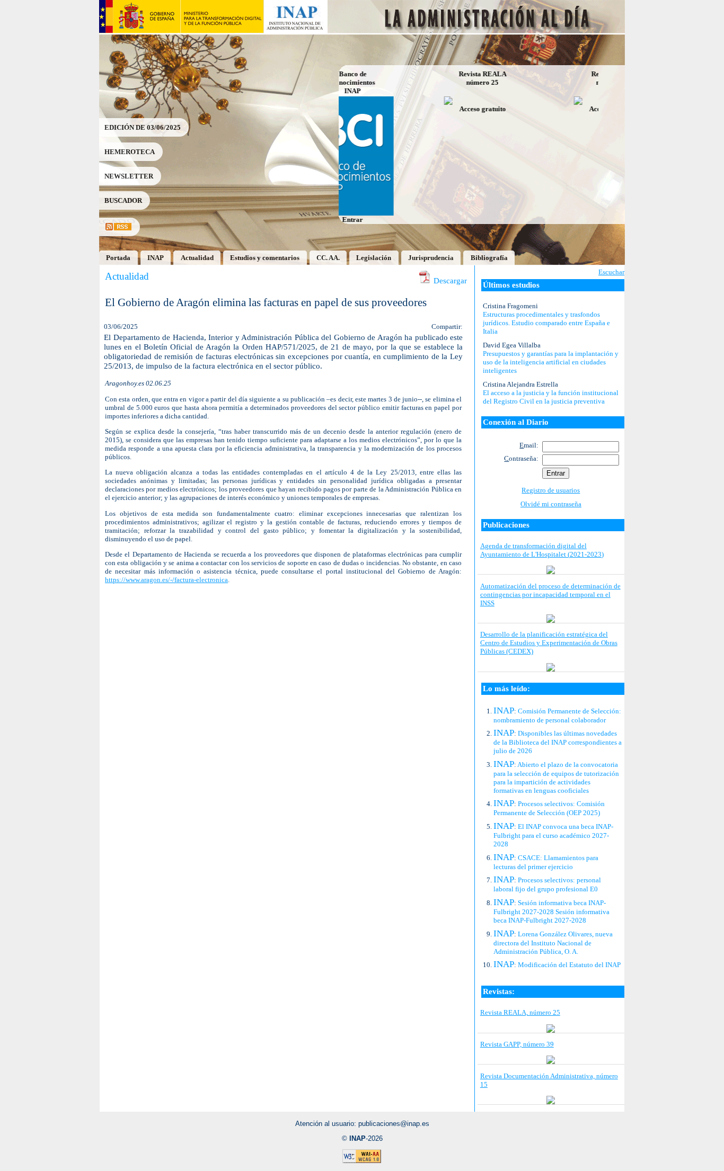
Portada (118, 258)
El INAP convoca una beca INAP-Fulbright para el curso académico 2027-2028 (553, 835)
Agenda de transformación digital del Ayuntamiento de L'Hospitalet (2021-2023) (542, 550)
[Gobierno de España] (139, 30)
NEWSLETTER (128, 176)
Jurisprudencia (431, 258)
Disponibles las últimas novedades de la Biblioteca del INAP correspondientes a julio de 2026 (557, 742)
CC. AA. (328, 258)
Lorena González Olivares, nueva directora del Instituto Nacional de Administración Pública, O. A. (553, 942)
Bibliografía (489, 258)
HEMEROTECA (129, 152)
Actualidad (197, 258)
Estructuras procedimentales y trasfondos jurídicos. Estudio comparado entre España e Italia (546, 322)
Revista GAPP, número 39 (517, 1044)
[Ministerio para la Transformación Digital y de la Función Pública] (221, 30)
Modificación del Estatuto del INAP (569, 965)
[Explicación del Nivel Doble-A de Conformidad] (362, 1161)
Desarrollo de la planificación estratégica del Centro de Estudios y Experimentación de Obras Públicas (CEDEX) (548, 642)
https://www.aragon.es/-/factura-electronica (166, 580)
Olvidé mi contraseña (550, 504)
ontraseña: (521, 458)
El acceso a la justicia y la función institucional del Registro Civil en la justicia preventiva (551, 397)
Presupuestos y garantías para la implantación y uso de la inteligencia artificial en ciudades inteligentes (551, 362)
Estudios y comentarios (264, 258)
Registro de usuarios (551, 490)
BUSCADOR (123, 200)
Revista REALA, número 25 (520, 1012)
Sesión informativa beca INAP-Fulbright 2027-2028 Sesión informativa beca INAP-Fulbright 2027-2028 (551, 911)
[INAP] (296, 30)
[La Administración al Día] (477, 30)
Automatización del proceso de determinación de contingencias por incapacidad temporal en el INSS (550, 594)
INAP (155, 258)
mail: (528, 445)
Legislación (373, 258)
